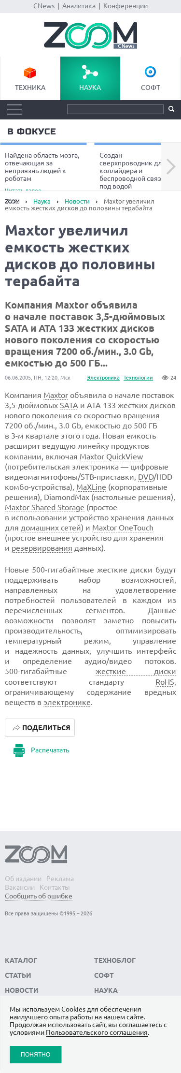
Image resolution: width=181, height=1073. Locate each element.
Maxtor (55, 395)
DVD (145, 476)
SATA (69, 405)
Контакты (55, 887)
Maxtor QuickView (111, 456)
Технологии (138, 378)
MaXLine (91, 487)
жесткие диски (136, 671)
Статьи (18, 975)
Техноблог (115, 960)
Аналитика (79, 6)
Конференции (125, 6)
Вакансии (20, 887)
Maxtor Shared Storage (44, 507)
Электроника (103, 378)
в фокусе (31, 131)
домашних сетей (51, 527)
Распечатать (50, 750)
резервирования (42, 548)
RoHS (164, 681)
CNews (44, 6)
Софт (150, 87)
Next (171, 167)
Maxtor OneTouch (122, 527)
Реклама (60, 878)
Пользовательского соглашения (97, 1032)
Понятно (35, 1054)
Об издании (23, 878)
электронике (67, 702)
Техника (30, 87)
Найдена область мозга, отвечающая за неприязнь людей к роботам (42, 172)
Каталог (21, 960)
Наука (90, 87)
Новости (77, 201)
